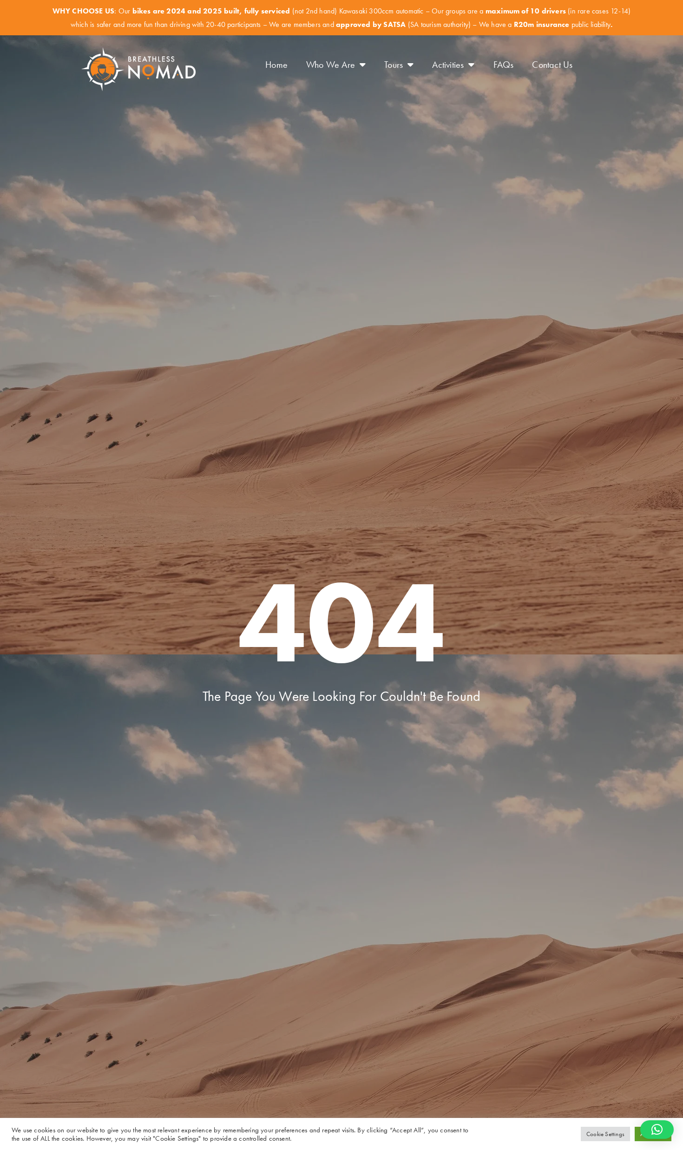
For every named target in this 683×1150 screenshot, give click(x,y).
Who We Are (330, 65)
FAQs (503, 65)
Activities (448, 65)
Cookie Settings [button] (605, 1134)
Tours (393, 65)
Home (276, 65)
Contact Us (552, 65)
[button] (657, 1129)
